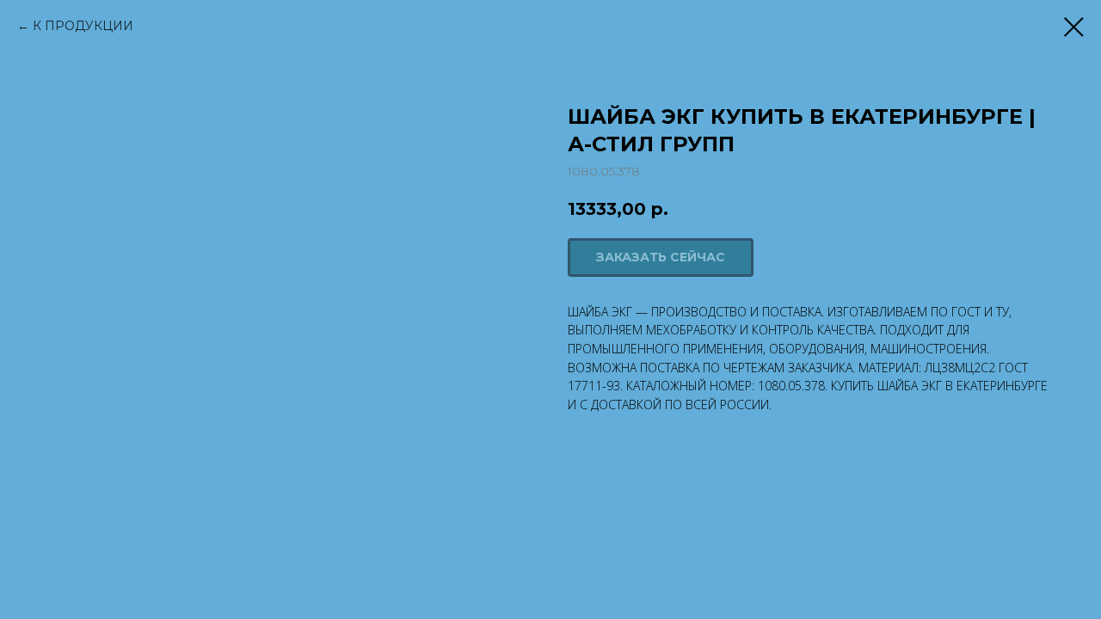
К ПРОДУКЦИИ (83, 26)
